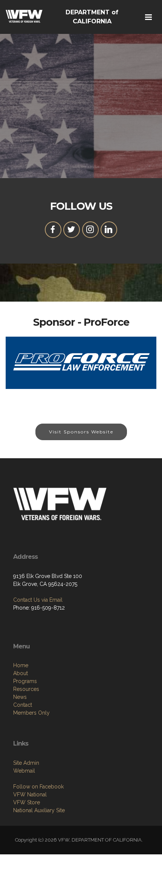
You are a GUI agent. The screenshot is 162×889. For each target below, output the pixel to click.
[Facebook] (53, 229)
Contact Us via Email (38, 600)
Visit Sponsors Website (81, 432)
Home (20, 665)
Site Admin (26, 763)
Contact (22, 705)
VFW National (30, 794)
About (20, 673)
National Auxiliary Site (39, 810)
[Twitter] (71, 229)
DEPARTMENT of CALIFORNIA (92, 17)
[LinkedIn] (109, 229)
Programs (25, 681)
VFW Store (26, 802)
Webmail (24, 771)
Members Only (31, 713)
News (20, 697)
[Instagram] (90, 229)
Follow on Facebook (38, 787)
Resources (26, 689)
